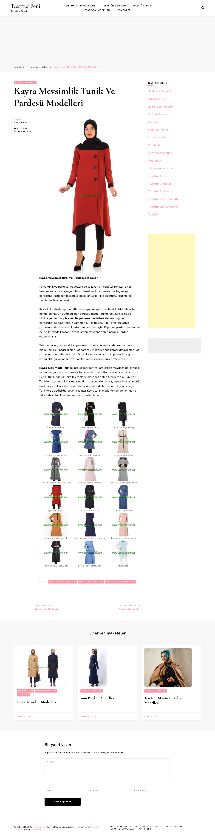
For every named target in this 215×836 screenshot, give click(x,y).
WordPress (35, 829)
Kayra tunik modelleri (91, 582)
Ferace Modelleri (159, 114)
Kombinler (123, 10)
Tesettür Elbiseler (114, 5)
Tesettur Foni (25, 6)
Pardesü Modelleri (25, 82)
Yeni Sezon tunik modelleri (120, 582)
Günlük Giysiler (158, 130)
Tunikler (153, 214)
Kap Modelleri (157, 137)
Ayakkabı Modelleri (160, 91)
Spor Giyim (155, 161)
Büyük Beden (157, 99)
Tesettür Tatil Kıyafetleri (163, 207)
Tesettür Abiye (142, 5)
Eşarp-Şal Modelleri (97, 10)
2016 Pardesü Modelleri (97, 698)
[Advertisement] (107, 39)
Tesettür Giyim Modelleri (80, 5)
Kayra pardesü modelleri (62, 582)
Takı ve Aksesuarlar (160, 168)
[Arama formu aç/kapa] (202, 7)
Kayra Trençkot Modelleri (36, 702)
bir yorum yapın (22, 131)
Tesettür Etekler (158, 191)
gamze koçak (21, 122)
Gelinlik (153, 122)
